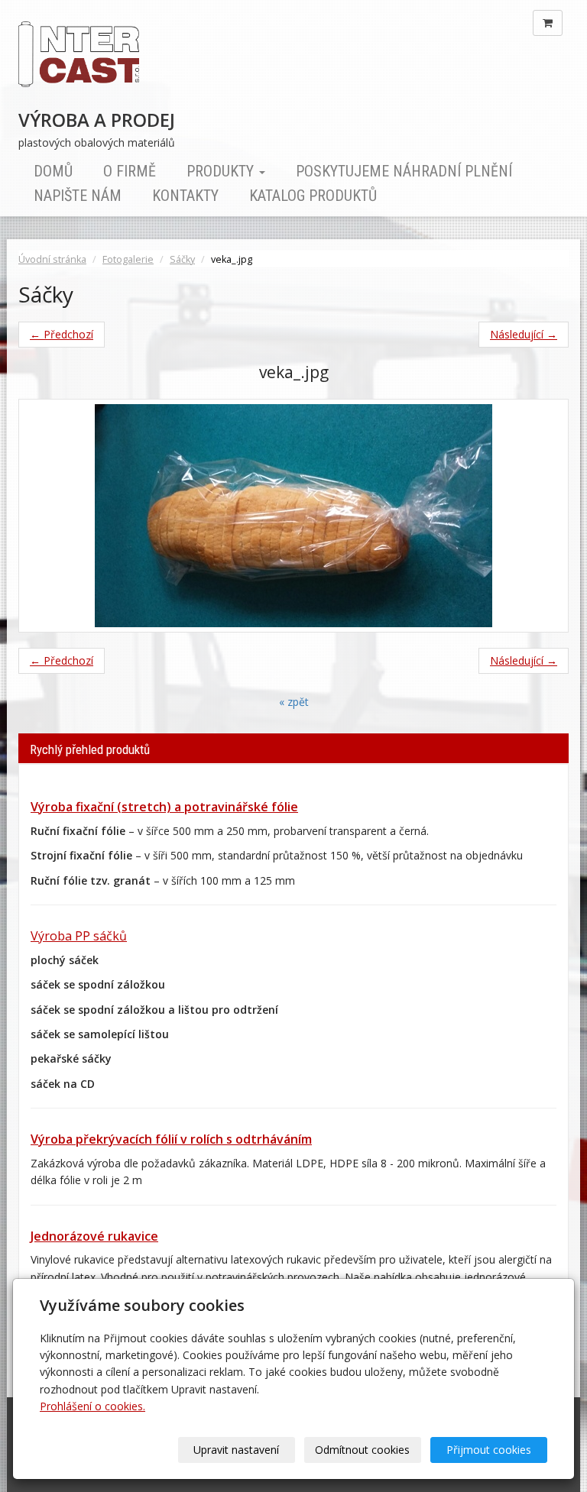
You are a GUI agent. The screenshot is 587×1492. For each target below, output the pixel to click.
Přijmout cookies (488, 1449)
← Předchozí (61, 334)
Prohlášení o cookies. (92, 1406)
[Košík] (548, 23)
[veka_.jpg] (293, 516)
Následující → (523, 334)
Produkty (222, 171)
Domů (53, 171)
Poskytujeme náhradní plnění (404, 171)
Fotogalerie (128, 259)
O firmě (129, 171)
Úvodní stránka (52, 259)
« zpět (294, 701)
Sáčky (182, 259)
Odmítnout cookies (362, 1449)
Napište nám (78, 195)
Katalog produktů (313, 195)
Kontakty (185, 195)
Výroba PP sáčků (79, 935)
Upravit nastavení (236, 1449)
